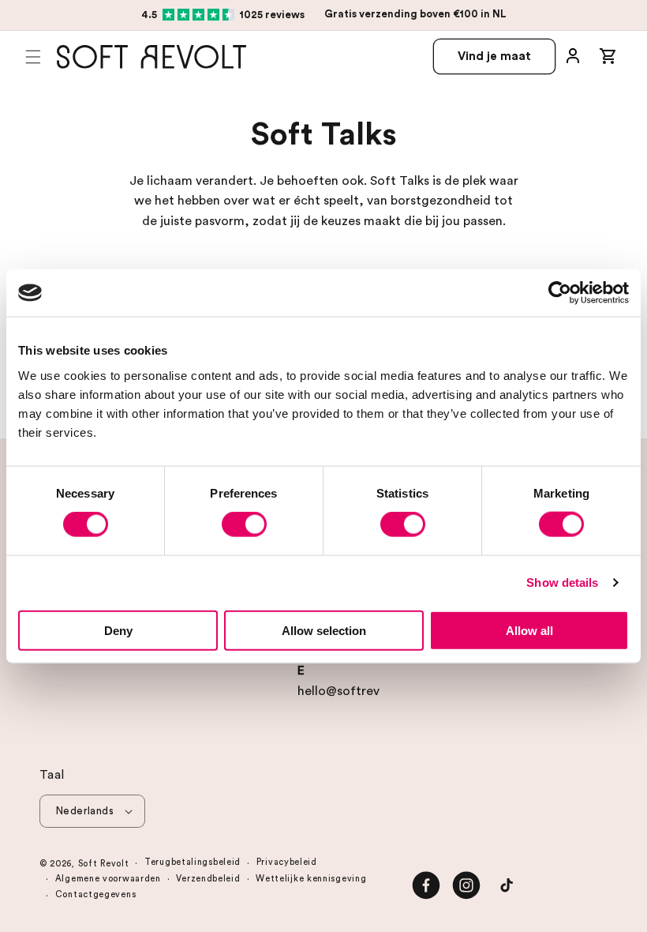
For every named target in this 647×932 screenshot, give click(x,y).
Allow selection (324, 630)
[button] (33, 56)
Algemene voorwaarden (108, 878)
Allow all (529, 630)
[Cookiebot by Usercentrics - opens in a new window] (560, 293)
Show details (562, 582)
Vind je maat (494, 56)
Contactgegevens (96, 894)
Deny (118, 630)
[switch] (244, 524)
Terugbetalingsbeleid (192, 862)
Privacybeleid (286, 862)
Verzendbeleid (208, 878)
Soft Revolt (103, 863)
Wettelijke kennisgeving (311, 878)
